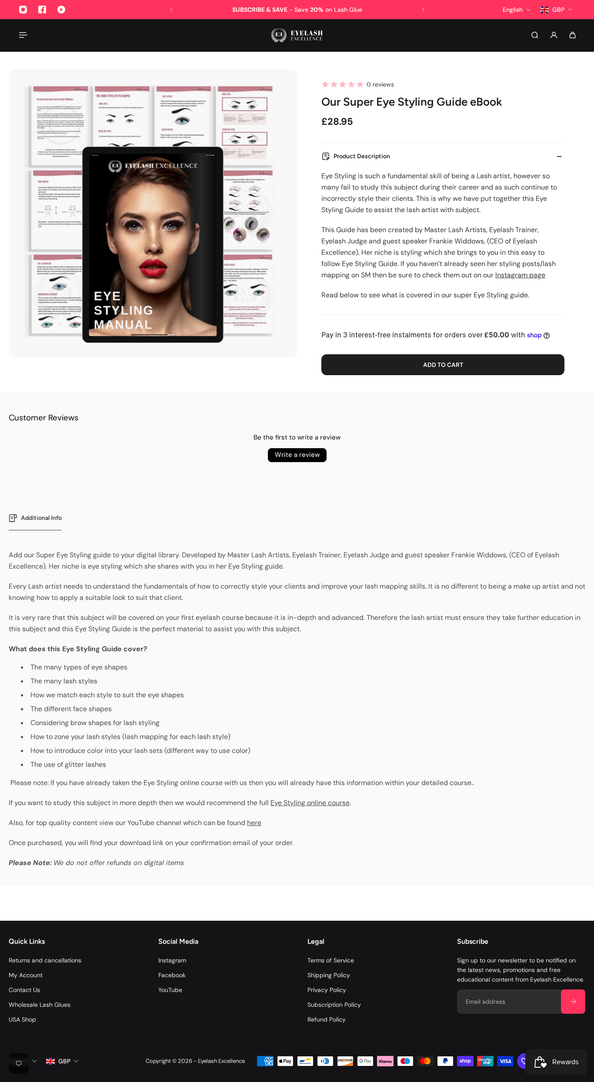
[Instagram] (23, 9)
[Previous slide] (171, 9)
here (254, 822)
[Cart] (572, 35)
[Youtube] (61, 9)
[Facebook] (42, 9)
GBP (64, 1061)
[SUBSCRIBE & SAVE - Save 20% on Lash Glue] (297, 9)
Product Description (362, 156)
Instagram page (520, 275)
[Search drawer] (534, 35)
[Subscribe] (573, 1001)
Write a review (297, 454)
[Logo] (297, 35)
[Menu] (22, 35)
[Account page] (553, 35)
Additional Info (41, 518)
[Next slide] (423, 9)
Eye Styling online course (310, 802)
